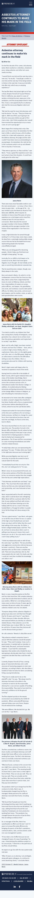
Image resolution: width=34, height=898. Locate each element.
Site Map (29, 881)
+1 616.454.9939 (18, 881)
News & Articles (17, 36)
